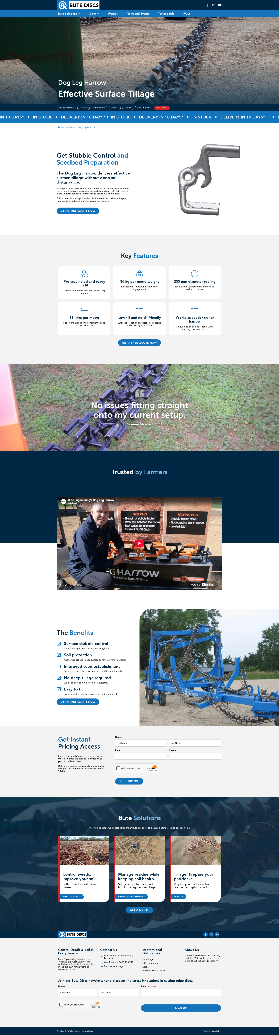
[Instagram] (211, 934)
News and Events (138, 13)
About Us (192, 950)
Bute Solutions (67, 13)
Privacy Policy (87, 1031)
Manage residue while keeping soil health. (139, 876)
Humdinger (148, 959)
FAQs (186, 13)
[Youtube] (217, 934)
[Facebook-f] (205, 934)
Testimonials (166, 13)
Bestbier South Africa (153, 970)
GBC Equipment (150, 963)
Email (118, 750)
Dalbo (145, 966)
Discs (92, 13)
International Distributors (152, 951)
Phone (172, 750)
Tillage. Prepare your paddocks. (193, 876)
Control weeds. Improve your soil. (79, 876)
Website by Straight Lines (212, 1031)
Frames (113, 13)
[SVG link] (78, 5)
